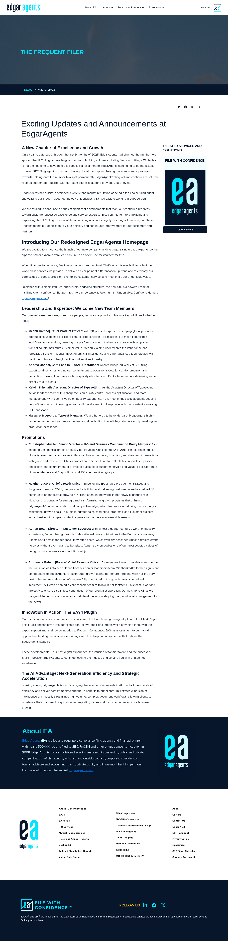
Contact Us (205, 7)
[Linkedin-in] (145, 905)
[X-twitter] (199, 107)
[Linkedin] (179, 107)
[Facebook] (186, 107)
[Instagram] (193, 107)
